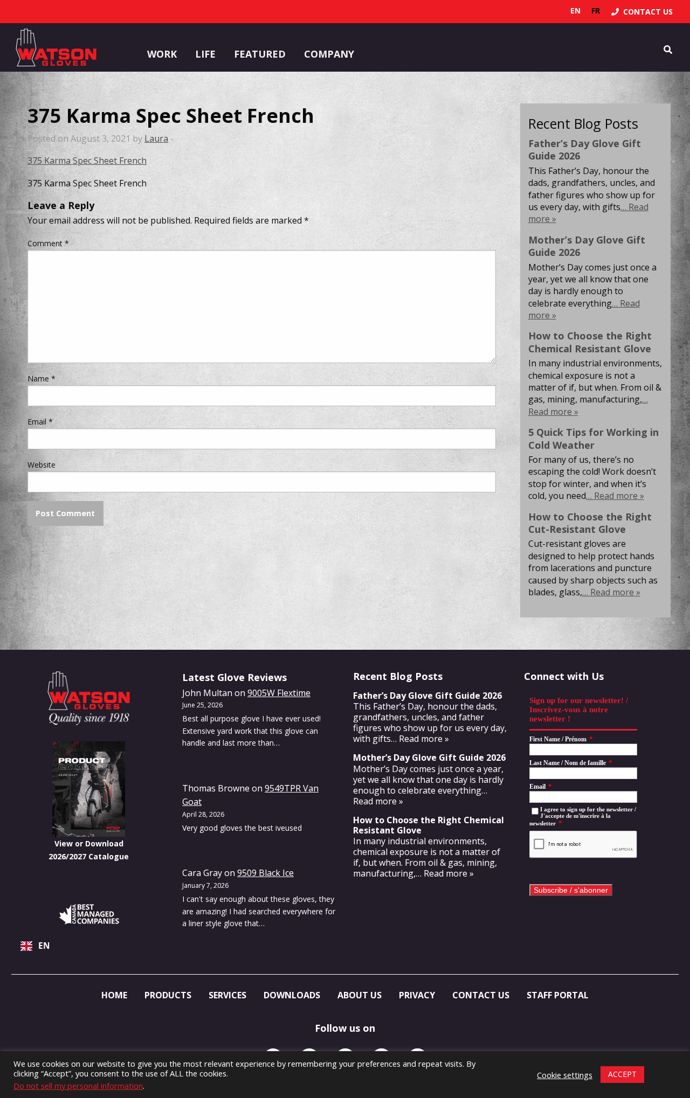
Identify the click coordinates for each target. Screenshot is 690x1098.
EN (44, 945)
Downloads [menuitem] (292, 995)
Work (162, 53)
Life (205, 53)
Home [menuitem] (114, 995)
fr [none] (595, 10)
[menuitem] (642, 11)
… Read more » (615, 496)
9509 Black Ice (265, 873)
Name (41, 378)
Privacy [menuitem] (417, 995)
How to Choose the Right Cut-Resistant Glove (590, 523)
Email (40, 421)
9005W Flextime (278, 693)
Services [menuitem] (227, 995)
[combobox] (88, 946)
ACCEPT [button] (622, 1074)
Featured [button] (260, 53)
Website (41, 465)
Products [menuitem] (167, 995)
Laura (156, 138)
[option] (595, 11)
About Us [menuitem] (359, 995)
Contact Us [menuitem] (480, 995)
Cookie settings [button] (564, 1075)
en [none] (575, 10)
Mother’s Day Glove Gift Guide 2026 (586, 246)
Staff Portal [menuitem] (558, 995)
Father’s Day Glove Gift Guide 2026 (584, 149)
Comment (48, 243)
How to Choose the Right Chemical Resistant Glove (590, 342)
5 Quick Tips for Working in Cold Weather (593, 438)
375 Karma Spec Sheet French (87, 160)
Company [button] (329, 53)
